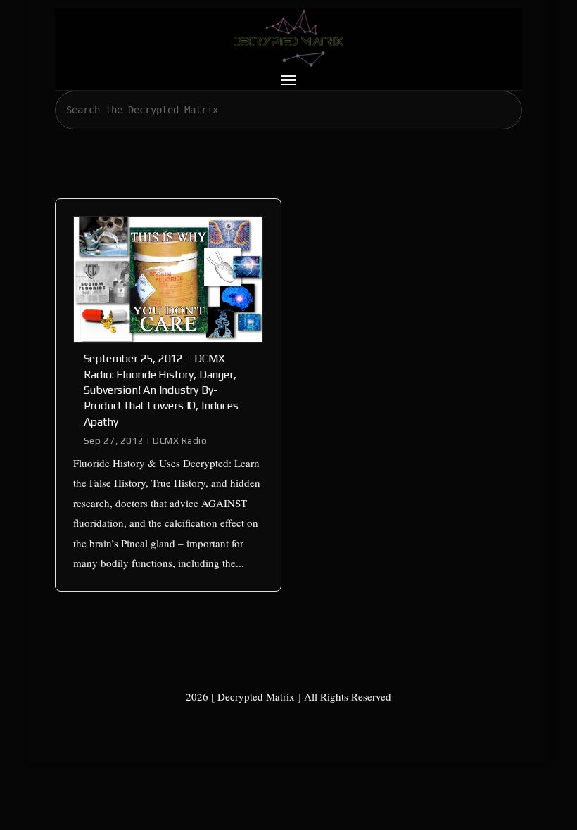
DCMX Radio (180, 440)
